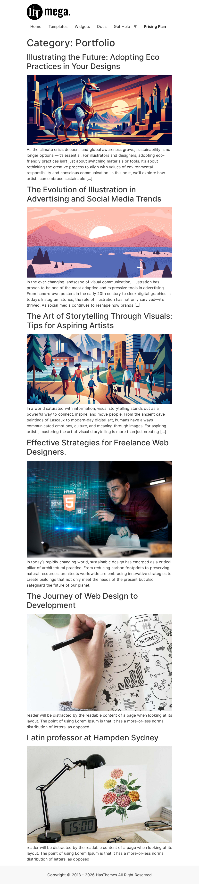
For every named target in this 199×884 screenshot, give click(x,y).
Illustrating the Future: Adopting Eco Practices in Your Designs (93, 61)
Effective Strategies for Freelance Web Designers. (98, 447)
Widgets (82, 26)
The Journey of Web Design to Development (82, 600)
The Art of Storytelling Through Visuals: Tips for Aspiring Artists (99, 320)
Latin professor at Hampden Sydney (92, 737)
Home (35, 26)
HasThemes (106, 874)
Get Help (122, 26)
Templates (58, 26)
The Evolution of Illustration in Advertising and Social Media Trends (94, 194)
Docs (102, 26)
